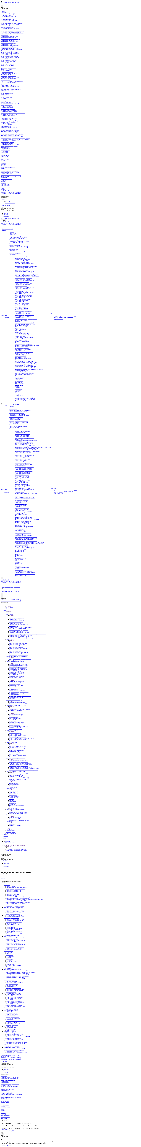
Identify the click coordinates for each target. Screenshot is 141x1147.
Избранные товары (5, 1107)
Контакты (3, 1113)
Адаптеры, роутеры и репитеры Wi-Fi (18, 774)
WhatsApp (6, 216)
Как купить (9, 829)
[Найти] (2, 6)
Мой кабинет (4, 1098)
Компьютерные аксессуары (16, 714)
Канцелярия (12, 824)
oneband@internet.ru (6, 205)
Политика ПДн (4, 1129)
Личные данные (5, 1102)
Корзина (3, 1106)
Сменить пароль (5, 1103)
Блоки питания (13, 641)
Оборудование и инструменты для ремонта (20, 659)
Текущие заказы (5, 1101)
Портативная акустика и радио (17, 702)
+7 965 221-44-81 (5, 190)
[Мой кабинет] (1, 227)
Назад (9, 606)
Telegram (6, 214)
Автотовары (12, 616)
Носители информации (15, 817)
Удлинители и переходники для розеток (19, 707)
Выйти (2, 1109)
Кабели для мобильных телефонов (18, 664)
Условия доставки (5, 1115)
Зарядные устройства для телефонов (18, 760)
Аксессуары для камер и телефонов (18, 812)
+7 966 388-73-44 (11, 193)
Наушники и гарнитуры (15, 733)
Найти (2, 1133)
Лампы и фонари (13, 783)
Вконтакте (6, 213)
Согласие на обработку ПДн (8, 1131)
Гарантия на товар (5, 1117)
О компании (9, 607)
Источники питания (14, 744)
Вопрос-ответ (4, 1118)
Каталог (8, 612)
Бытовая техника (13, 791)
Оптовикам (3, 1114)
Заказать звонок (10, 851)
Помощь (3, 1110)
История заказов (5, 1105)
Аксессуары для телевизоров (16, 681)
